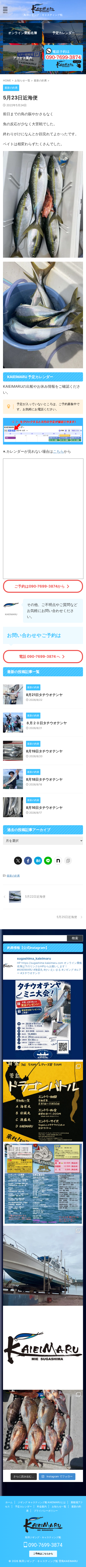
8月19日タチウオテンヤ (44, 751)
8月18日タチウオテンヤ (44, 779)
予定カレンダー (23, 1506)
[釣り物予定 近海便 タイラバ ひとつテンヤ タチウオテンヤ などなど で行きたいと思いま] (43, 1348)
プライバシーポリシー (46, 1510)
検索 (75, 938)
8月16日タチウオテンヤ (44, 808)
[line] (48, 861)
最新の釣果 (13, 875)
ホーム (9, 1502)
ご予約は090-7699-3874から (39, 586)
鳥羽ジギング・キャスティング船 (43, 1537)
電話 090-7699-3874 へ (39, 656)
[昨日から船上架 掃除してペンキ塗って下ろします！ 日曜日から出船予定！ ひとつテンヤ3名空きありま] (43, 1266)
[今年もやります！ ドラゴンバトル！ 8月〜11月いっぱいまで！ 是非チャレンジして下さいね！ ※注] (43, 1102)
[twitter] (18, 861)
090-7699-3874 (44, 1545)
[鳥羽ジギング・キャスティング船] (43, 10)
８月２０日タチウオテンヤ (46, 723)
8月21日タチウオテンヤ (44, 695)
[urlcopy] (68, 861)
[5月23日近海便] (38, 861)
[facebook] (28, 861)
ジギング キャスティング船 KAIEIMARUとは (42, 1502)
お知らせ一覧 (59, 1506)
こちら (58, 451)
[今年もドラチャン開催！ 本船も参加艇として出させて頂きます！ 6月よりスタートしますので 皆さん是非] (43, 1184)
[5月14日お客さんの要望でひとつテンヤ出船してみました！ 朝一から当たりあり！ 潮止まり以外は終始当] (43, 1430)
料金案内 (42, 1506)
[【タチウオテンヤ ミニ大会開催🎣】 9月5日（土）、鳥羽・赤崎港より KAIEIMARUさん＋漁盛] (43, 1020)
